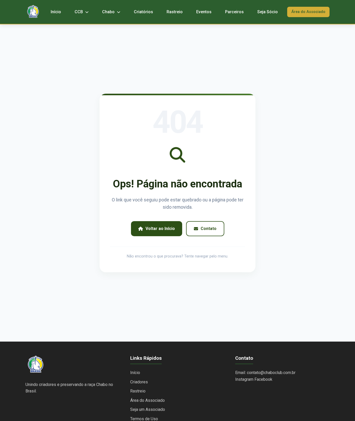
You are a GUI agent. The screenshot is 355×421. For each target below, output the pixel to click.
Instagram (244, 379)
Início (56, 11)
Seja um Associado (147, 409)
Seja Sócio (267, 11)
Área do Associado (308, 12)
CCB (79, 11)
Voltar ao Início (160, 228)
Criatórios (143, 11)
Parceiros (234, 11)
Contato (208, 228)
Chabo (109, 11)
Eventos (204, 11)
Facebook (263, 379)
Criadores (139, 381)
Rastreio (175, 11)
